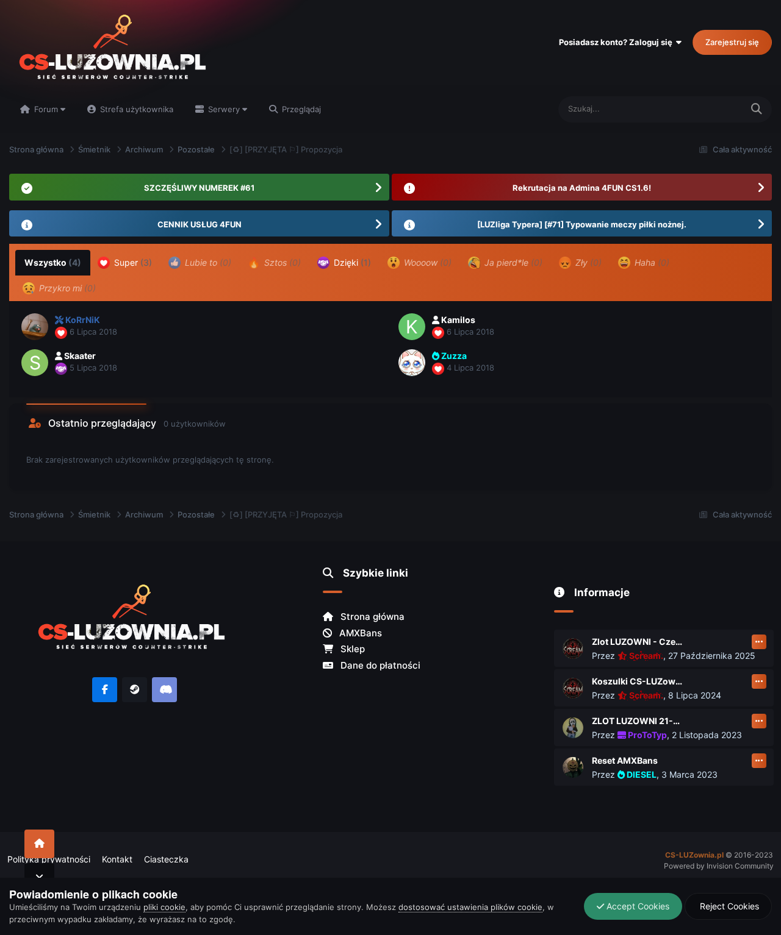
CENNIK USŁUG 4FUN (199, 224)
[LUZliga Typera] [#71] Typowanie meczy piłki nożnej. (581, 224)
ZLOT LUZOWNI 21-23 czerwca (637, 721)
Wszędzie (708, 108)
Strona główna (371, 616)
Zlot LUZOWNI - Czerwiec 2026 (637, 641)
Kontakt (117, 859)
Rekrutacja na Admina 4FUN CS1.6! (582, 188)
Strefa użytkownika (135, 109)
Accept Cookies (636, 906)
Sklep (351, 649)
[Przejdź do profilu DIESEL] (573, 767)
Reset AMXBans (625, 760)
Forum (46, 109)
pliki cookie (164, 907)
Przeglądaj (300, 109)
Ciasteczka (166, 859)
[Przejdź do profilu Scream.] (573, 648)
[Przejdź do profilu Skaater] (34, 362)
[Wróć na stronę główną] (39, 844)
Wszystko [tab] (52, 262)
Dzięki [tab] (351, 262)
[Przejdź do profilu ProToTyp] (573, 727)
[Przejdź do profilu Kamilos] (411, 326)
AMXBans (359, 633)
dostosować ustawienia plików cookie (470, 907)
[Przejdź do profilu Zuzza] (411, 362)
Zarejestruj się (732, 42)
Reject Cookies (728, 906)
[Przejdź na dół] (39, 877)
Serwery (224, 109)
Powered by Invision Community (719, 865)
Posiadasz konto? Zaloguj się (617, 42)
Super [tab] (132, 262)
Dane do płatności (379, 665)
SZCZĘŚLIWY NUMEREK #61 (199, 188)
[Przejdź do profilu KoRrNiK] (34, 326)
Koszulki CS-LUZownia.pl (637, 681)
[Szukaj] (756, 109)
